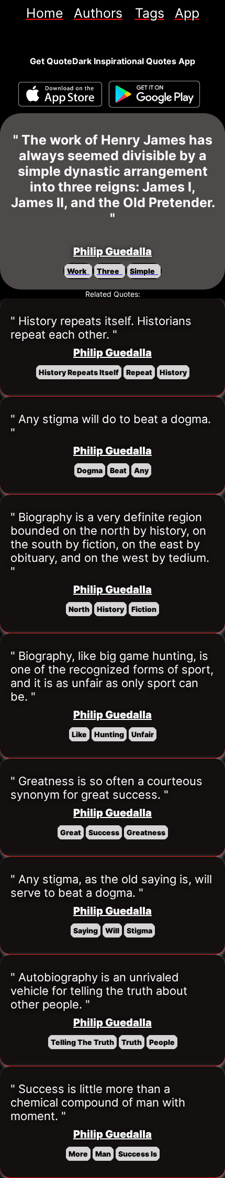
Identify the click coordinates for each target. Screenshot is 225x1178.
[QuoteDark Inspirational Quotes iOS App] (60, 94)
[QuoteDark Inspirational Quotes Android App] (154, 94)
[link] (44, 13)
